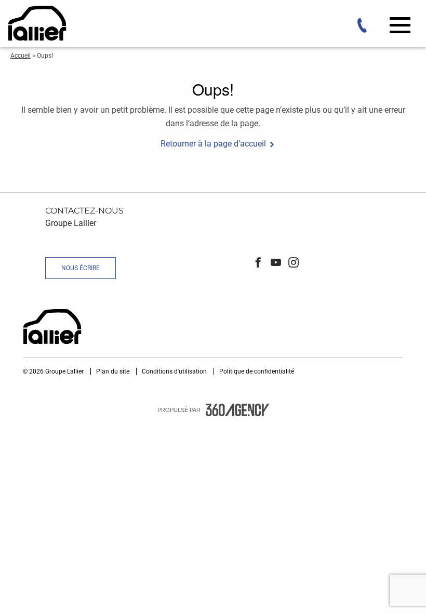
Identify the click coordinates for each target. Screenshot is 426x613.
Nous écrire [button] (80, 268)
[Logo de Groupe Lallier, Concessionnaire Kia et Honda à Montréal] (38, 23)
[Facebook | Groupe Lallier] (258, 263)
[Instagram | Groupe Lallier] (293, 263)
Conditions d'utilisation (175, 371)
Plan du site (113, 371)
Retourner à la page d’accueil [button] (213, 144)
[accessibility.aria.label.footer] (237, 410)
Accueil (20, 55)
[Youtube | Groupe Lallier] (276, 263)
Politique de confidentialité (256, 371)
